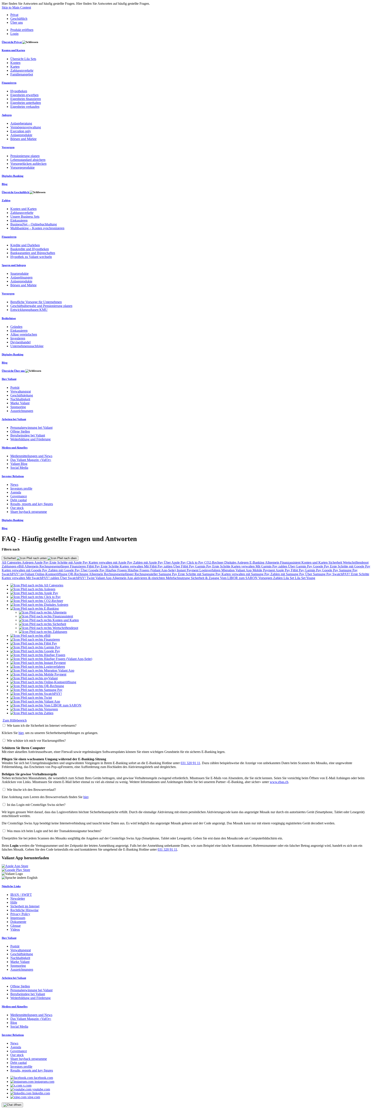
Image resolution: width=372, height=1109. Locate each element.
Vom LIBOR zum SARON (239, 578)
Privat (14, 15)
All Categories (12, 562)
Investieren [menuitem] (17, 338)
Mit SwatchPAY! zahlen (43, 578)
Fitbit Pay (94, 566)
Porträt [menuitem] (14, 387)
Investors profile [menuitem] (21, 488)
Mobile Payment (264, 570)
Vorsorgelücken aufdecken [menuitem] (28, 163)
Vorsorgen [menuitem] (8, 147)
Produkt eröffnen (21, 30)
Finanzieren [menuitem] (9, 82)
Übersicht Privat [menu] (12, 42)
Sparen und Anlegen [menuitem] (14, 265)
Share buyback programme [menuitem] (28, 512)
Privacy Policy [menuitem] (20, 914)
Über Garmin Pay (300, 566)
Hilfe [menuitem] (13, 902)
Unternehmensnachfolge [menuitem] (26, 346)
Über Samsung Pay (318, 574)
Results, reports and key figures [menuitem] (31, 504)
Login (14, 33)
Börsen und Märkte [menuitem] (23, 139)
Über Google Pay (93, 570)
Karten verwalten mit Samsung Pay (246, 574)
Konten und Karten (315, 562)
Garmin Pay (203, 566)
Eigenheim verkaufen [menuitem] (24, 106)
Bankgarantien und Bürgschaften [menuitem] (32, 253)
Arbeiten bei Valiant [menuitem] (14, 419)
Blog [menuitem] (5, 184)
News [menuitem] (14, 484)
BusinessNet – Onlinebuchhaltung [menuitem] (33, 224)
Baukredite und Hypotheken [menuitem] (29, 249)
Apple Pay (42, 562)
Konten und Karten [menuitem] (13, 50)
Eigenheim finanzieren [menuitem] (25, 99)
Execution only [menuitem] (20, 131)
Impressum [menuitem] (17, 918)
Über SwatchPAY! (73, 578)
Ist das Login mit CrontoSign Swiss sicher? (36, 805)
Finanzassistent (290, 562)
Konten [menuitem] (15, 63)
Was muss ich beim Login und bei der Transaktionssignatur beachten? (54, 831)
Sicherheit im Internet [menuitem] (24, 906)
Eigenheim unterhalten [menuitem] (25, 103)
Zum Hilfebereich (15, 720)
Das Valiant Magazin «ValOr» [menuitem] (30, 460)
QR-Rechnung (78, 574)
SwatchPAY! (11, 574)
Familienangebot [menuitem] (21, 74)
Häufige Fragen (116, 570)
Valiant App (103, 578)
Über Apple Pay (175, 562)
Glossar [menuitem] (15, 925)
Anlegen (28, 562)
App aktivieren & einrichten (146, 578)
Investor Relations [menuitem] (13, 476)
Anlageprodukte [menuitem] (21, 135)
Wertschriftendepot (356, 562)
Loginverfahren (210, 570)
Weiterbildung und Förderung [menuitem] (30, 439)
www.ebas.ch (279, 782)
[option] (36, 585)
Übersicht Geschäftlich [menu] (16, 192)
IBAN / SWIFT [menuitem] (21, 894)
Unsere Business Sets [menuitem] (24, 216)
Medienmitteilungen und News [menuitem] (31, 456)
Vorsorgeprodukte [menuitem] (22, 167)
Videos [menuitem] (15, 929)
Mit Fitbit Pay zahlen (158, 566)
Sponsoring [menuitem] (18, 407)
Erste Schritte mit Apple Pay (69, 562)
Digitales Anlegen (237, 562)
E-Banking (257, 562)
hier (21, 733)
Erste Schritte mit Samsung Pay (200, 574)
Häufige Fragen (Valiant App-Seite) (152, 570)
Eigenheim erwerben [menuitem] (24, 95)
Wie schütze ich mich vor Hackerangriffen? (36, 740)
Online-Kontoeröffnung (51, 574)
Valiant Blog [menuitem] (18, 464)
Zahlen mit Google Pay (64, 570)
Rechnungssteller (147, 574)
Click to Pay (195, 562)
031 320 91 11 (190, 763)
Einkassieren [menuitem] (19, 220)
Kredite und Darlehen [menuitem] (25, 245)
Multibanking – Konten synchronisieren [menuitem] (37, 228)
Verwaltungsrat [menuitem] (20, 391)
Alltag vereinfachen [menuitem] (23, 334)
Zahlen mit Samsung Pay (287, 574)
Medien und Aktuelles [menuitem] (15, 447)
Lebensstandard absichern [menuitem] (27, 160)
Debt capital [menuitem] (18, 500)
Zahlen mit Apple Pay (148, 562)
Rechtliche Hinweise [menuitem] (24, 910)
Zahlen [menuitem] (6, 200)
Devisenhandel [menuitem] (20, 342)
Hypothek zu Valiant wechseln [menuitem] (31, 257)
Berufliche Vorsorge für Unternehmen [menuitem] (36, 302)
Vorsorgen (265, 578)
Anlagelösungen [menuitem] (21, 277)
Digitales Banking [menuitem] (12, 175)
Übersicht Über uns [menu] (13, 370)
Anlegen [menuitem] (7, 115)
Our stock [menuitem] (17, 508)
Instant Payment (188, 570)
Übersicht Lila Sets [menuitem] (23, 59)
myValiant (27, 574)
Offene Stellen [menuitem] (20, 431)
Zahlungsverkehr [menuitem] (21, 70)
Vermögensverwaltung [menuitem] (25, 127)
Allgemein (272, 562)
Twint (91, 578)
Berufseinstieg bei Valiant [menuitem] (27, 435)
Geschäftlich (18, 18)
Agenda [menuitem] (15, 492)
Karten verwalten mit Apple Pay (111, 562)
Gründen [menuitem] (16, 327)
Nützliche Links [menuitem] (11, 886)
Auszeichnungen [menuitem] (21, 411)
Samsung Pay (348, 570)
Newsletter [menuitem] (17, 898)
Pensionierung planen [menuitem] (25, 156)
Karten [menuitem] (15, 66)
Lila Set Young (305, 578)
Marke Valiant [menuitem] (19, 403)
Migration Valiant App (237, 570)
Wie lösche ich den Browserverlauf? (31, 789)
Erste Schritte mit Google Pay (350, 566)
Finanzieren (78, 566)
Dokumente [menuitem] (18, 922)
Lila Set (289, 578)
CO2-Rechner (214, 562)
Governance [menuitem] (18, 496)
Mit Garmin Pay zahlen (272, 566)
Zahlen (278, 578)
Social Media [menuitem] (19, 467)
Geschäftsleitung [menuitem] (21, 395)
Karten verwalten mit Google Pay (25, 570)
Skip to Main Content (16, 7)
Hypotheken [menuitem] (18, 91)
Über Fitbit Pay (184, 566)
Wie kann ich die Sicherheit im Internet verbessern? (41, 725)
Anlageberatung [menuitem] (21, 123)
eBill (20, 566)
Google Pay (321, 566)
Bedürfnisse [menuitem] (9, 318)
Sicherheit (10, 558)
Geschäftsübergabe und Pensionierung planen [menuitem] (41, 306)
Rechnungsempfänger (54, 566)
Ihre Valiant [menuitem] (9, 379)
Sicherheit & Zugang (205, 578)
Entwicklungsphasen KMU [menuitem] (29, 310)
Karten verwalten (132, 566)
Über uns (16, 22)
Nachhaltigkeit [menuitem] (20, 399)
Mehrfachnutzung (178, 578)
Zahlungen (9, 566)
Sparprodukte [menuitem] (19, 273)
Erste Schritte (110, 566)
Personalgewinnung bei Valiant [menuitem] (31, 427)
